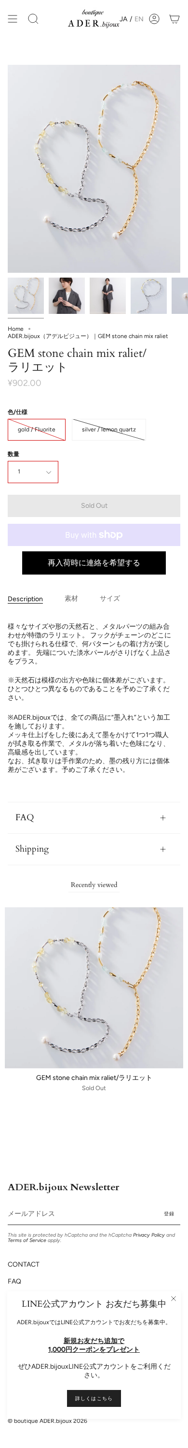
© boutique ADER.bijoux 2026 (47, 1421)
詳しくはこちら (94, 1398)
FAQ (24, 818)
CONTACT (24, 1264)
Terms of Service (27, 1240)
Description (25, 599)
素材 (71, 598)
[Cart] (174, 19)
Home (16, 328)
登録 (169, 1214)
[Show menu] (12, 19)
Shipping (32, 849)
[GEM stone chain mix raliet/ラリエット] (26, 296)
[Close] (173, 1298)
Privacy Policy (149, 1235)
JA (123, 19)
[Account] (154, 19)
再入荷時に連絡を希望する (94, 562)
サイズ (110, 598)
